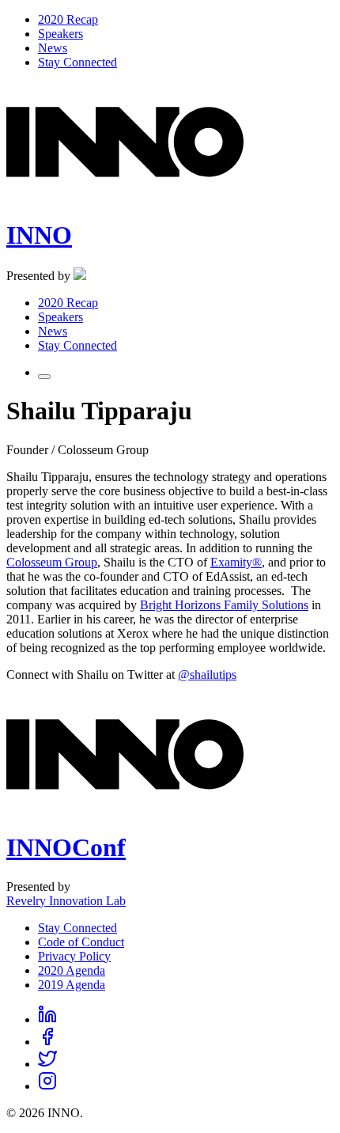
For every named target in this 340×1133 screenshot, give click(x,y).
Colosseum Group (51, 562)
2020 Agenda (71, 970)
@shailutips (207, 674)
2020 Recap (68, 19)
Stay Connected (77, 927)
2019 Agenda (71, 984)
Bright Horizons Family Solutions (224, 605)
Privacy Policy (74, 956)
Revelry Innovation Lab (66, 901)
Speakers (60, 33)
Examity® (236, 562)
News (52, 48)
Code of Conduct (81, 942)
